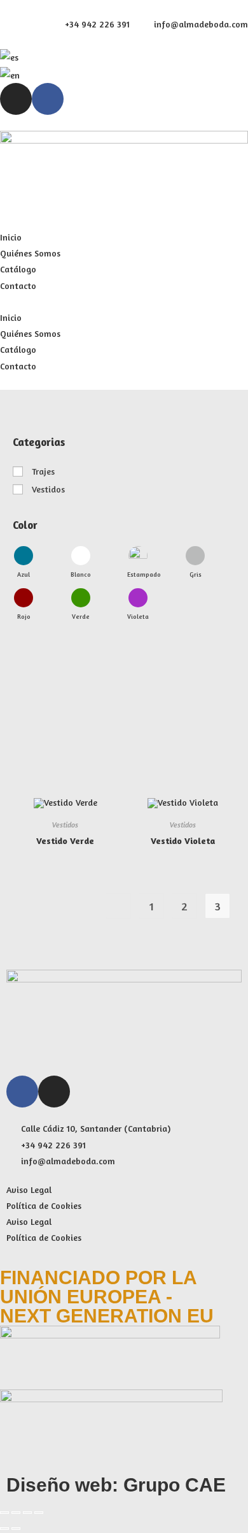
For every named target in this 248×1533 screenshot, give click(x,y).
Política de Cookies (43, 1205)
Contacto (18, 285)
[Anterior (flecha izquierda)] (4, 1528)
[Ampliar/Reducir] (4, 1512)
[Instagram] (16, 99)
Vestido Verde (65, 840)
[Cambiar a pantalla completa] (15, 1512)
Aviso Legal (29, 1189)
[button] (124, 301)
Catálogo (18, 268)
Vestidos (65, 824)
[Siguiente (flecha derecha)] (15, 1528)
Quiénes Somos (30, 253)
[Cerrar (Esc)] (38, 1512)
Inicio (11, 237)
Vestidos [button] (48, 489)
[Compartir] (27, 1512)
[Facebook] (48, 99)
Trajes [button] (43, 471)
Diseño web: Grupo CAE (116, 1484)
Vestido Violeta (183, 840)
